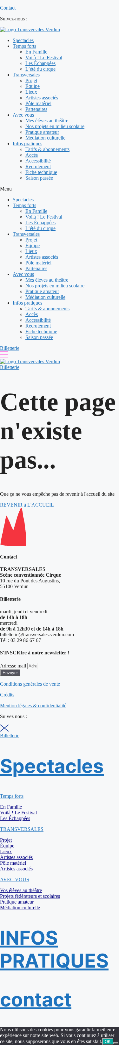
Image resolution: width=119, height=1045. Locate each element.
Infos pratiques (27, 143)
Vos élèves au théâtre (21, 890)
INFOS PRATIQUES (54, 949)
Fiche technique (41, 172)
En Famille (36, 51)
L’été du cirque (40, 69)
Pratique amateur (42, 132)
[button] (59, 189)
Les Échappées (40, 63)
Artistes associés (41, 97)
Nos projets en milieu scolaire (54, 126)
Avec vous (23, 115)
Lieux (31, 92)
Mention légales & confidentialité (33, 705)
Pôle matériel (38, 103)
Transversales (26, 74)
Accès (31, 155)
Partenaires (36, 109)
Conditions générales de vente (30, 684)
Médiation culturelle (45, 138)
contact (35, 999)
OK (108, 1041)
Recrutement (38, 166)
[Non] (115, 1043)
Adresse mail (13, 665)
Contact (8, 8)
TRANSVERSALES (21, 829)
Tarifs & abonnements (47, 149)
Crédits (7, 694)
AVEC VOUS (14, 879)
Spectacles (23, 40)
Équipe (32, 86)
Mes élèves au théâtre (46, 120)
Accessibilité (38, 160)
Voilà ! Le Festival (43, 57)
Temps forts (24, 46)
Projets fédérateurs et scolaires (30, 896)
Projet (31, 80)
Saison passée (39, 178)
